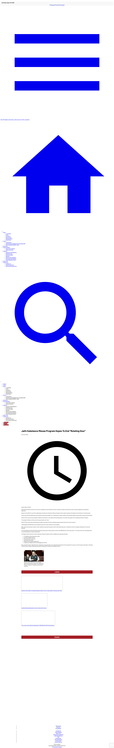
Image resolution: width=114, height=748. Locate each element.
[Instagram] (6, 425)
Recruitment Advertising (11, 266)
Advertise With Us (10, 265)
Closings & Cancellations (11, 252)
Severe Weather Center (11, 259)
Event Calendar (6, 247)
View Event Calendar (10, 248)
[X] (5, 423)
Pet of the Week (9, 254)
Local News (8, 233)
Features (5, 251)
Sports (4, 241)
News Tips (5, 261)
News (4, 232)
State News (8, 239)
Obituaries (5, 246)
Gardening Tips (9, 253)
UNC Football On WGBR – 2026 (12, 244)
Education (8, 236)
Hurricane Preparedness (11, 258)
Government (8, 237)
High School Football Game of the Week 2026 (15, 243)
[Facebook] (5, 422)
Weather (8, 256)
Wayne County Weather (11, 257)
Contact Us (5, 262)
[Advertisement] (57, 643)
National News (9, 238)
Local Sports (8, 242)
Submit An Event (9, 249)
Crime (7, 234)
